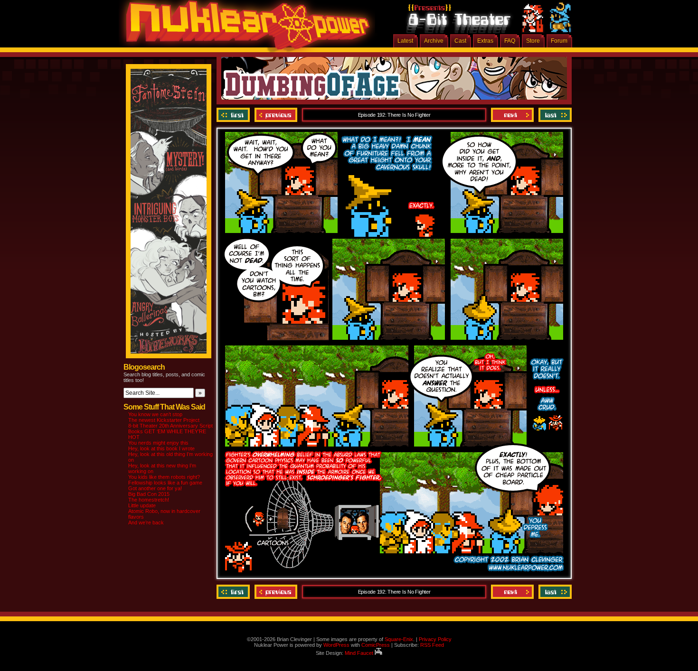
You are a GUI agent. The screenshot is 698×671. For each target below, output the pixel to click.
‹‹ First (234, 115)
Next (512, 115)
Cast (460, 40)
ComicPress (375, 645)
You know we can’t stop (155, 414)
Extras (485, 40)
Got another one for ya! (155, 488)
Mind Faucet (360, 653)
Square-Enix (399, 639)
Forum (559, 40)
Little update (142, 505)
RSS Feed (432, 645)
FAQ (509, 40)
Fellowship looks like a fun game (165, 482)
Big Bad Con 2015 (149, 494)
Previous (276, 115)
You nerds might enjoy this (158, 443)
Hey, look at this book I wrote (161, 448)
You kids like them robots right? (164, 477)
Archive (433, 40)
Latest (405, 40)
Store (533, 40)
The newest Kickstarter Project (163, 420)
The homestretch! (148, 500)
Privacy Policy (435, 639)
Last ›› (554, 115)
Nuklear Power (244, 28)
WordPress (336, 645)
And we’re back (146, 522)
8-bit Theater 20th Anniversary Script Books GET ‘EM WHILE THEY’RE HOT (170, 431)
